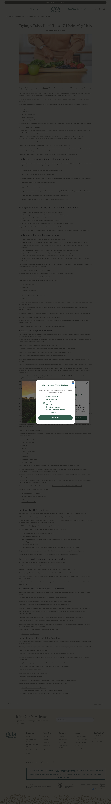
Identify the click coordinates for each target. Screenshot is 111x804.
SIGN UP (55, 418)
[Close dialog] (73, 382)
